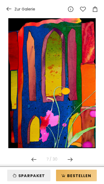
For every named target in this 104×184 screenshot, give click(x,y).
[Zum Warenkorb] (95, 9)
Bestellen (78, 175)
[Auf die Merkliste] (83, 9)
